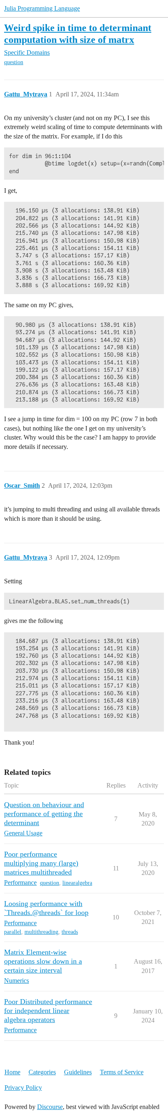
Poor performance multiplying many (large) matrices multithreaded (41, 863)
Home (12, 1072)
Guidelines (78, 1072)
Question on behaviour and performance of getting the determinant (44, 814)
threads (70, 932)
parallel (12, 932)
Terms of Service (122, 1072)
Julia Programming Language (42, 8)
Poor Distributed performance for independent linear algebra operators (48, 1010)
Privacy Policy (23, 1087)
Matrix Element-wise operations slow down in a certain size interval (43, 961)
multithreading (41, 932)
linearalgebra (77, 883)
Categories (42, 1072)
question (13, 62)
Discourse (50, 1106)
